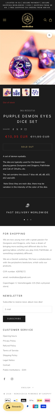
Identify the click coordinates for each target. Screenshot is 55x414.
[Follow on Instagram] (12, 378)
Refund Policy (9, 345)
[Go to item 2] (16, 92)
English (26, 388)
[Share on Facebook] (13, 129)
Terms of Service (10, 350)
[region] (27, 209)
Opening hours (10, 336)
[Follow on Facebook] (4, 378)
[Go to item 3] (26, 92)
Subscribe (14, 318)
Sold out (27, 147)
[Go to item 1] (7, 92)
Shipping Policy (10, 355)
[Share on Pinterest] (21, 129)
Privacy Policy (9, 340)
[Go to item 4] (35, 92)
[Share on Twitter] (17, 129)
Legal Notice (9, 360)
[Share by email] (25, 129)
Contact (6, 365)
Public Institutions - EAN (14, 370)
